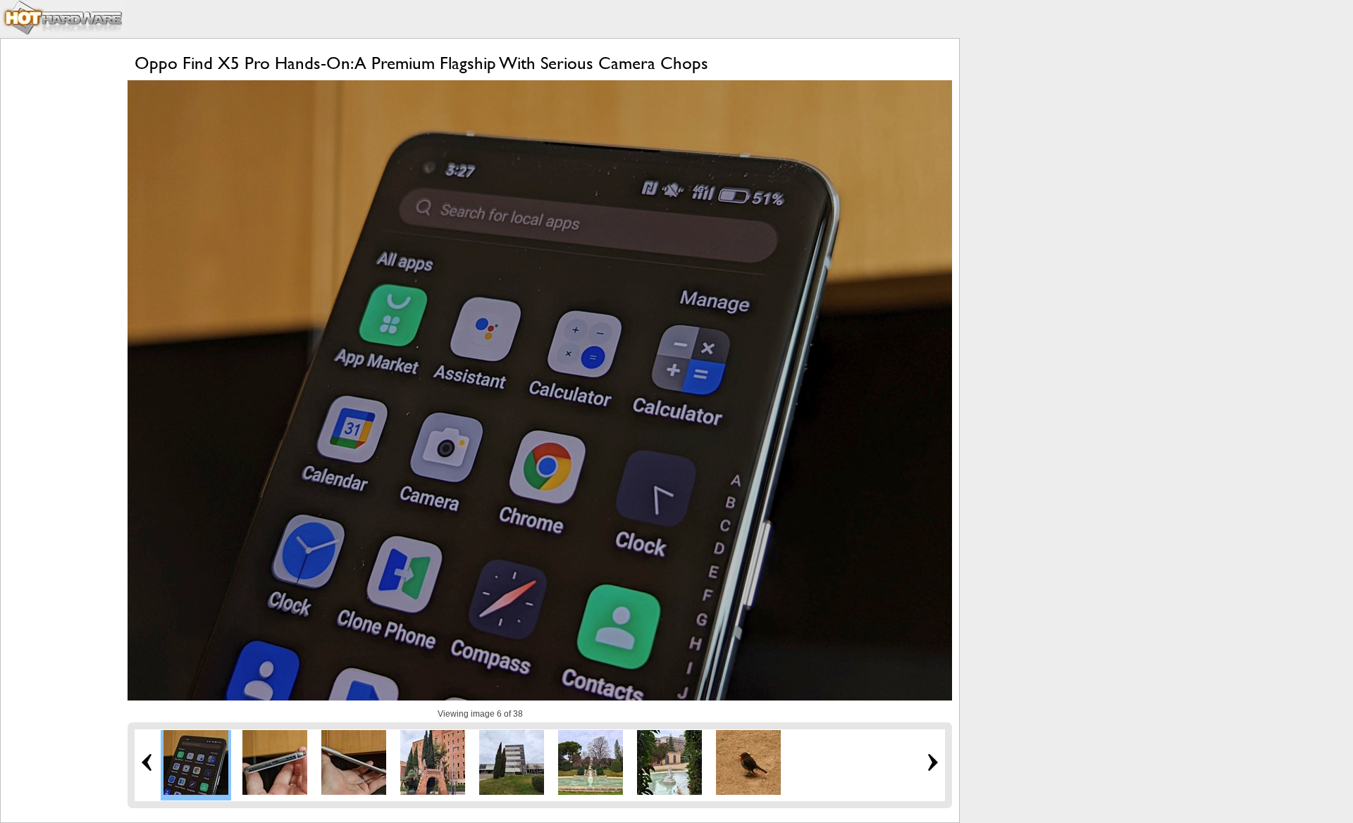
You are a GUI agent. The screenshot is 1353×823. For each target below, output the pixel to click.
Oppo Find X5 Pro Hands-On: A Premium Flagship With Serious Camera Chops (421, 63)
